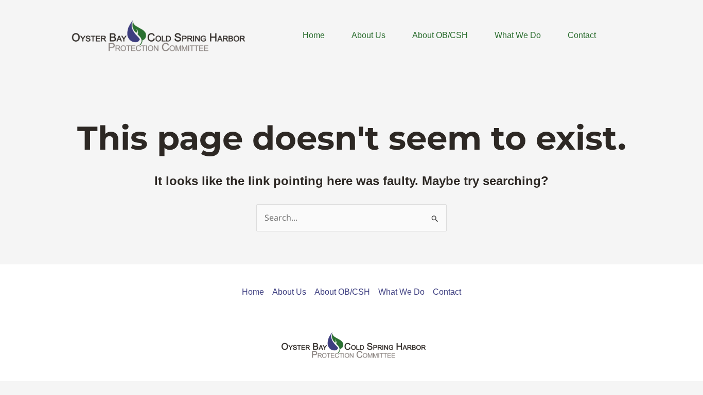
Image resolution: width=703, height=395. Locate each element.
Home (314, 35)
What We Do (518, 35)
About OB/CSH (440, 35)
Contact (582, 35)
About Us (368, 35)
